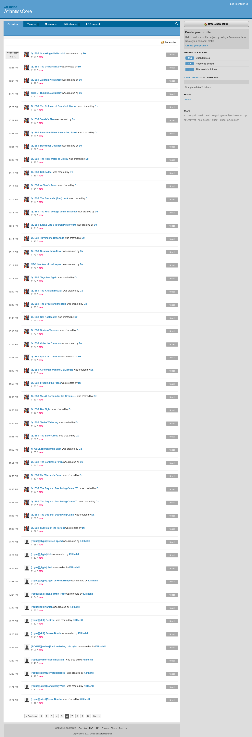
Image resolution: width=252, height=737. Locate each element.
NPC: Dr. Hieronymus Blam (46, 448)
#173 (33, 333)
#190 (33, 109)
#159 (33, 531)
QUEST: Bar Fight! (41, 409)
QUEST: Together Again (44, 277)
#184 (33, 188)
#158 (33, 544)
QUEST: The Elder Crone (44, 435)
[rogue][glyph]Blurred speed (47, 541)
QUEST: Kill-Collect (41, 172)
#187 (33, 149)
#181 (33, 228)
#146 (33, 702)
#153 (33, 610)
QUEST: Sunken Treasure (45, 330)
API (97, 728)
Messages (51, 24)
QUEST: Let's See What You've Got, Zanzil (54, 132)
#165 (33, 452)
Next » (96, 716)
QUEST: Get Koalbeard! (44, 317)
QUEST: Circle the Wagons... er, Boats (52, 369)
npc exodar (204, 120)
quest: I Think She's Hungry (46, 93)
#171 (33, 373)
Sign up (244, 3)
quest (215, 120)
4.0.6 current (93, 24)
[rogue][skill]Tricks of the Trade (48, 593)
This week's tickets (203, 69)
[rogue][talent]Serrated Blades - (49, 672)
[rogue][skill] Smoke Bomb (46, 633)
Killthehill (85, 541)
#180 (33, 241)
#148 (33, 676)
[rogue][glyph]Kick (41, 554)
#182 (33, 215)
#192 (33, 83)
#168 (33, 412)
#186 (33, 162)
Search (176, 24)
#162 (33, 491)
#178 (33, 267)
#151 (33, 636)
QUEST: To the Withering (44, 422)
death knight (212, 115)
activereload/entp (65, 728)
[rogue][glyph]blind (41, 567)
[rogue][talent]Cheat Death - (47, 699)
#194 (33, 56)
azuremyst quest (193, 115)
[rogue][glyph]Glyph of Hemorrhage (51, 580)
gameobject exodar (231, 115)
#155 (33, 584)
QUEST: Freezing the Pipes (46, 383)
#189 (33, 122)
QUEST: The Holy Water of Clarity (49, 158)
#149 (33, 663)
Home (187, 99)
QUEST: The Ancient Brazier (46, 290)
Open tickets (199, 58)
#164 (33, 465)
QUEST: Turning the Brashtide (47, 238)
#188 (33, 135)
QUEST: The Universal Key (46, 66)
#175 (33, 307)
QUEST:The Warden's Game (46, 475)
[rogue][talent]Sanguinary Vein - (49, 686)
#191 (33, 96)
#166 (33, 439)
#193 (33, 70)
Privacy (105, 728)
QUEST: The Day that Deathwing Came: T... (54, 501)
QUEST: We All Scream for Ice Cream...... (53, 396)
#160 (33, 518)
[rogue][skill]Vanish (42, 607)
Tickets (29, 24)
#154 (33, 597)
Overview (12, 24)
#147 (33, 689)
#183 (33, 201)
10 (88, 716)
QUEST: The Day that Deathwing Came (52, 514)
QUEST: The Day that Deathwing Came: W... (55, 488)
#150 (33, 649)
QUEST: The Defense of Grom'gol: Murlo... (54, 106)
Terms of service (119, 728)
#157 (33, 557)
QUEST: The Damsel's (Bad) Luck (49, 198)
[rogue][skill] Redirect (43, 620)
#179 (33, 254)
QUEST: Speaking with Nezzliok (48, 53)
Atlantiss (10, 7)
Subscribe (170, 42)
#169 (33, 399)
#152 (33, 623)
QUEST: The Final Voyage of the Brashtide (54, 211)
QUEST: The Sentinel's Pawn (47, 462)
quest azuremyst (229, 120)
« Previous (31, 716)
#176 (33, 294)
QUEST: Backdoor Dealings (46, 145)
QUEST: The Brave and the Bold (48, 303)
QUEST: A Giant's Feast (44, 185)
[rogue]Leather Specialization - (48, 659)
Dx (84, 53)
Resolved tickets (201, 63)
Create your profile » (196, 45)
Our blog (83, 728)
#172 (33, 346)
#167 (33, 425)
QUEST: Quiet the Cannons (46, 343)
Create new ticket (218, 24)
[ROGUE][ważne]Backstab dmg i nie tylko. (54, 646)
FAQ (91, 728)
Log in (233, 3)
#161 (33, 504)
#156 (33, 570)
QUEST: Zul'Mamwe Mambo (46, 79)
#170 (33, 386)
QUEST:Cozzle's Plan (43, 119)
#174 (33, 320)
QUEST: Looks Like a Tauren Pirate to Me (54, 224)
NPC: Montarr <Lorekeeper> (47, 264)
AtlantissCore (18, 10)
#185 (33, 175)
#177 (33, 280)
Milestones (68, 24)
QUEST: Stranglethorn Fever (47, 251)
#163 (33, 478)
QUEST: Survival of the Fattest (48, 527)
